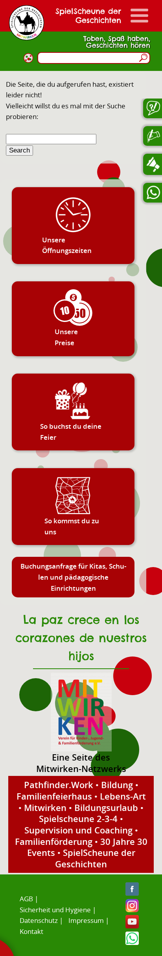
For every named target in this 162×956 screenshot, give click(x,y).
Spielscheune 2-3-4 (78, 818)
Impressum (86, 920)
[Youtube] (132, 925)
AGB (26, 898)
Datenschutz (39, 920)
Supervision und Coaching (78, 830)
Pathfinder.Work (58, 784)
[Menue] (139, 15)
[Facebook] (132, 893)
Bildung (117, 784)
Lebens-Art (123, 796)
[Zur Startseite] (26, 22)
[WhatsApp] (132, 942)
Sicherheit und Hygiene (55, 909)
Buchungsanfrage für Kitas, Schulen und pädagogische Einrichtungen (73, 577)
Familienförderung (53, 841)
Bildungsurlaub (106, 807)
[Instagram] (132, 909)
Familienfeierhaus (54, 796)
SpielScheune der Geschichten (95, 858)
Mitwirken (45, 807)
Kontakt (31, 931)
